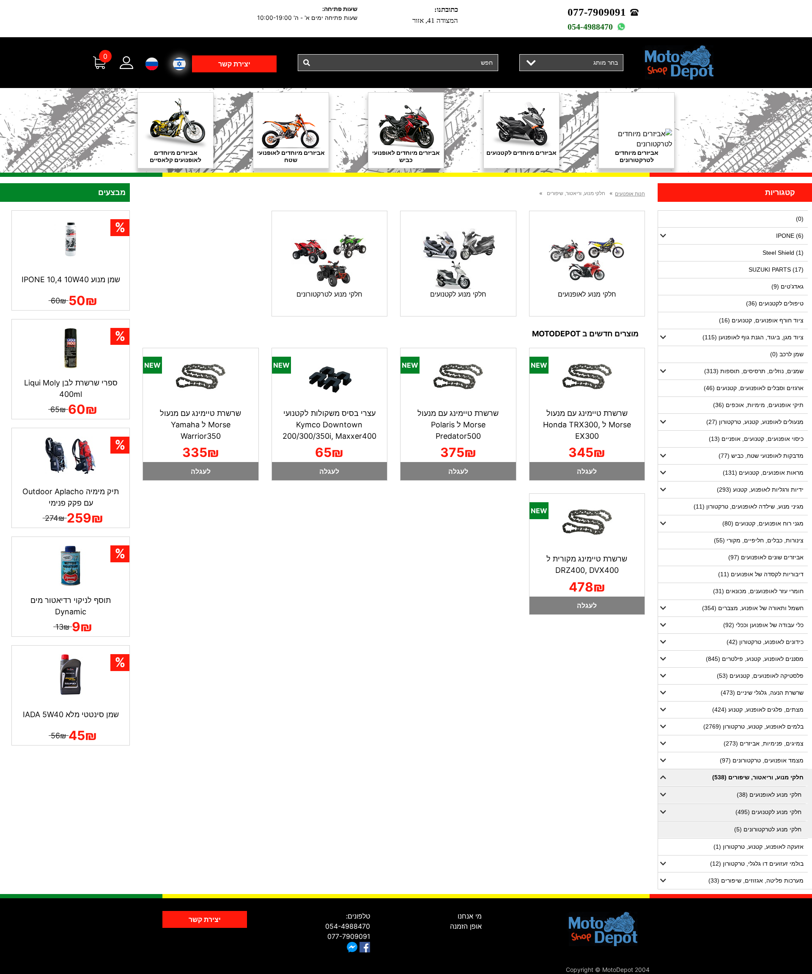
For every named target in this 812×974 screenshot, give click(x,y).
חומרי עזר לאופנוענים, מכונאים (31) (758, 591)
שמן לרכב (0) (787, 354)
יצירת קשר (234, 64)
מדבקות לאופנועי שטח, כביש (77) (761, 455)
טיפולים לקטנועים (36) (775, 303)
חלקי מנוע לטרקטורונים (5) (767, 829)
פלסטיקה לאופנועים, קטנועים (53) (760, 675)
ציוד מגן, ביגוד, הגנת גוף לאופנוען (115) (753, 337)
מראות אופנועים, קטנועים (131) (763, 472)
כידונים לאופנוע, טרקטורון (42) (765, 641)
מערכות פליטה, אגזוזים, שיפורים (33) (756, 880)
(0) (800, 218)
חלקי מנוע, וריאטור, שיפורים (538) (758, 777)
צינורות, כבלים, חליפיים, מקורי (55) (759, 540)
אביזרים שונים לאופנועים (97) (766, 557)
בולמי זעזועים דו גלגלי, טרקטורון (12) (757, 863)
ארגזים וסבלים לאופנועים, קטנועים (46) (754, 388)
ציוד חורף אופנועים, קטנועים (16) (761, 320)
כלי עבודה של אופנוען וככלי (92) (763, 625)
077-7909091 (597, 12)
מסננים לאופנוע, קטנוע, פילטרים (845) (755, 658)
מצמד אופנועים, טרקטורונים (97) (762, 760)
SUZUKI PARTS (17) (776, 269)
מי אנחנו (470, 916)
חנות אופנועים (630, 194)
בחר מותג (605, 62)
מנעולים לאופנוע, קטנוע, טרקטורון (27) (755, 421)
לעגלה (587, 471)
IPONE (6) (790, 235)
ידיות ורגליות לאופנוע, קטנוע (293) (760, 489)
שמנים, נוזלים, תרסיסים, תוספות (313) (754, 371)
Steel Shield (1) (783, 252)
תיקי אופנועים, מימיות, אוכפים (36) (758, 405)
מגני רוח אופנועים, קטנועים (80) (763, 523)
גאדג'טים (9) (787, 286)
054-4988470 (590, 26)
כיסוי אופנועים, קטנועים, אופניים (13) (756, 438)
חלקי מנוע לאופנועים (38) (769, 794)
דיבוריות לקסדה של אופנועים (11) (761, 574)
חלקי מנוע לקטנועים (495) (768, 812)
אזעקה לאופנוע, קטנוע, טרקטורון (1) (758, 846)
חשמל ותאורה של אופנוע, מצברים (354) (753, 608)
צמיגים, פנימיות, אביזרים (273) (764, 743)
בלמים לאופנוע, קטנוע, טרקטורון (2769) (753, 726)
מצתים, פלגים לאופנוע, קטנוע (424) (758, 709)
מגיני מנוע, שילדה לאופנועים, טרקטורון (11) (749, 506)
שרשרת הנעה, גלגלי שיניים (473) (762, 692)
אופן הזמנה (466, 926)
